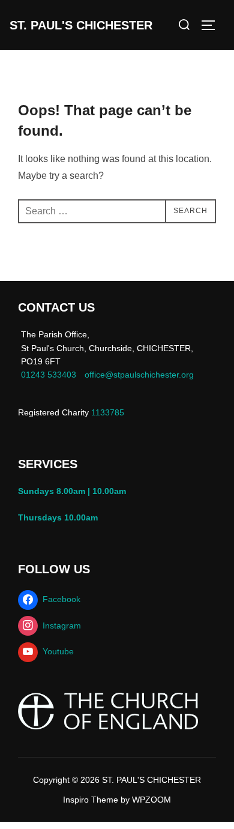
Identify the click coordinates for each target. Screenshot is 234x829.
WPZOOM (151, 799)
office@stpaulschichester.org (139, 374)
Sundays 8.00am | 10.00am (74, 491)
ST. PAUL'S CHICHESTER (81, 25)
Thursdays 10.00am (60, 517)
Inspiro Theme (90, 799)
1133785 (106, 412)
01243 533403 (48, 374)
